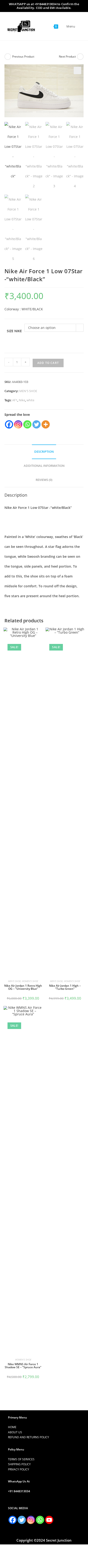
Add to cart (48, 363)
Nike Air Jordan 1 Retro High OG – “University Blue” (23, 987)
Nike (22, 400)
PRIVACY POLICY (18, 1469)
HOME (12, 1427)
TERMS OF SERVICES (21, 1459)
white (30, 400)
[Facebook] (9, 424)
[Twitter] (36, 424)
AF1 (14, 400)
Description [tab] (44, 452)
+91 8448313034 (19, 1491)
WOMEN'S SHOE (30, 981)
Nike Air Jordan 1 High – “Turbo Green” (65, 987)
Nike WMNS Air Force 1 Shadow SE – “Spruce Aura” (23, 1366)
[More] (46, 424)
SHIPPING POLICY (19, 1464)
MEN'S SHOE (28, 391)
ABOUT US (15, 1432)
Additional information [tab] (44, 466)
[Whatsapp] (27, 424)
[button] (77, 70)
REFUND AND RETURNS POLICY (28, 1437)
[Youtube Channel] (49, 1520)
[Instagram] (18, 424)
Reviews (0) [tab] (44, 480)
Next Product (67, 56)
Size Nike (14, 331)
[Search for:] (78, 26)
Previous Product (23, 56)
